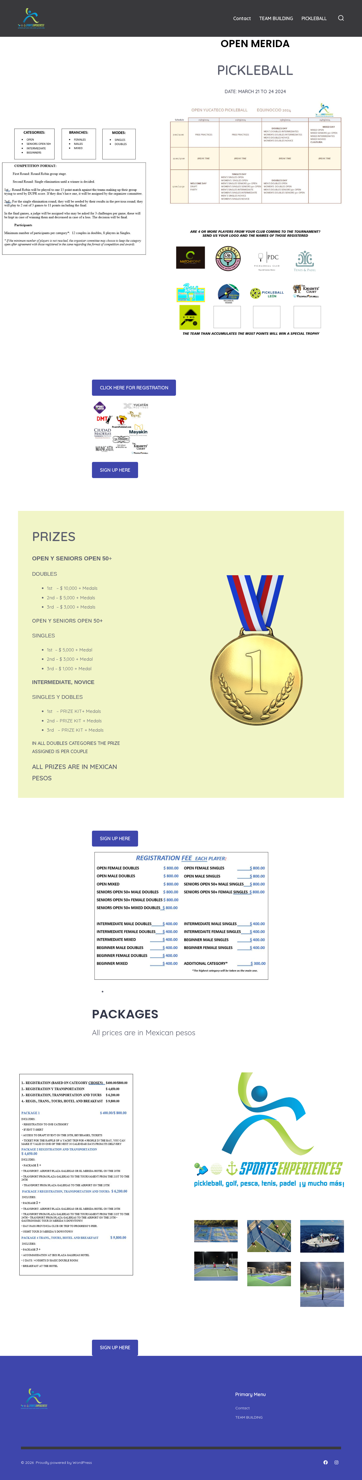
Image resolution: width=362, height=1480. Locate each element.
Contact (242, 18)
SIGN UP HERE (115, 470)
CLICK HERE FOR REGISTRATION (134, 387)
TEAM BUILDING (276, 18)
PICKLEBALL (314, 18)
